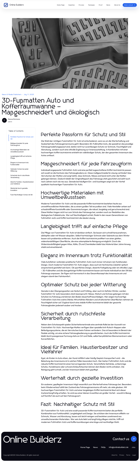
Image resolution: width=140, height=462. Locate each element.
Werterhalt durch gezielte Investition (19, 189)
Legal (134, 455)
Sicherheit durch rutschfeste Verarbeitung (20, 176)
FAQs (103, 447)
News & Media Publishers (12, 94)
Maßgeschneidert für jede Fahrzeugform (19, 144)
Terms (128, 455)
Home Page (85, 447)
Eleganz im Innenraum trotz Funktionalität (19, 163)
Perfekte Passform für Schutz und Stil (21, 138)
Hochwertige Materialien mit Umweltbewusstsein (19, 150)
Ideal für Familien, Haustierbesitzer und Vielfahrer (22, 183)
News (95, 447)
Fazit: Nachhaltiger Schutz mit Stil (21, 195)
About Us (114, 455)
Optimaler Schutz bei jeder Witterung (19, 170)
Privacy (121, 455)
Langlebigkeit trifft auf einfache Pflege (20, 157)
